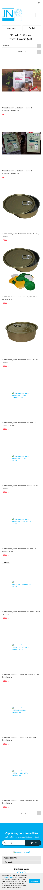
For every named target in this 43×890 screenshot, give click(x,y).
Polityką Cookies (8, 877)
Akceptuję (34, 881)
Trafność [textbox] (6, 45)
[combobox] (21, 46)
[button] (21, 858)
